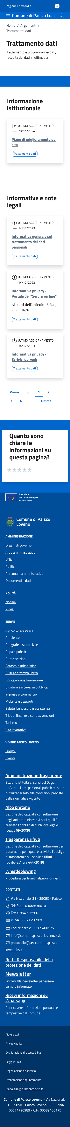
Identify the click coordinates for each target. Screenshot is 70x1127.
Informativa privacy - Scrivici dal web (29, 356)
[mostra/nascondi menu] (7, 15)
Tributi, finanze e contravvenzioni (29, 715)
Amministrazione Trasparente (33, 775)
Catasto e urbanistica (20, 665)
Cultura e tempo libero (21, 672)
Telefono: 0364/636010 (28, 905)
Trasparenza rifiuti (22, 839)
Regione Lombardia (18, 6)
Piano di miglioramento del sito (34, 142)
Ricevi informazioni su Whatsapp (26, 998)
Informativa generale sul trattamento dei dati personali (32, 241)
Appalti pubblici (16, 651)
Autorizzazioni (15, 658)
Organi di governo (18, 545)
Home (10, 25)
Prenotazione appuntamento (23, 1080)
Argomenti (28, 25)
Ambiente (12, 637)
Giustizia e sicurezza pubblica (26, 687)
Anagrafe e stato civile (21, 644)
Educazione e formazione (24, 680)
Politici (10, 566)
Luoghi (10, 751)
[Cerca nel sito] (62, 15)
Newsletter (18, 974)
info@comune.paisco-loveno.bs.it (35, 935)
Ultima (47, 401)
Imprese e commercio (21, 694)
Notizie (10, 602)
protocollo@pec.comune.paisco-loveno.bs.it (32, 946)
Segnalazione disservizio (21, 1071)
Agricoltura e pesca (19, 630)
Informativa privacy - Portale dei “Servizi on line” (34, 293)
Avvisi (9, 609)
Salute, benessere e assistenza (27, 708)
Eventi (10, 758)
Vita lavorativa (15, 729)
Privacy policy (14, 1043)
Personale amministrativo (24, 573)
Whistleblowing (20, 871)
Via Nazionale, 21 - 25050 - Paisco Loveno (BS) (37, 898)
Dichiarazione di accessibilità (23, 1052)
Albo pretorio (17, 807)
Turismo (11, 722)
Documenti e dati (18, 580)
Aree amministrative (20, 552)
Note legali (12, 1034)
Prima (15, 393)
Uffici (9, 559)
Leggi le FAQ (13, 1061)
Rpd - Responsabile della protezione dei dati (29, 962)
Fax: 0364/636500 (24, 912)
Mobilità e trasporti (19, 701)
